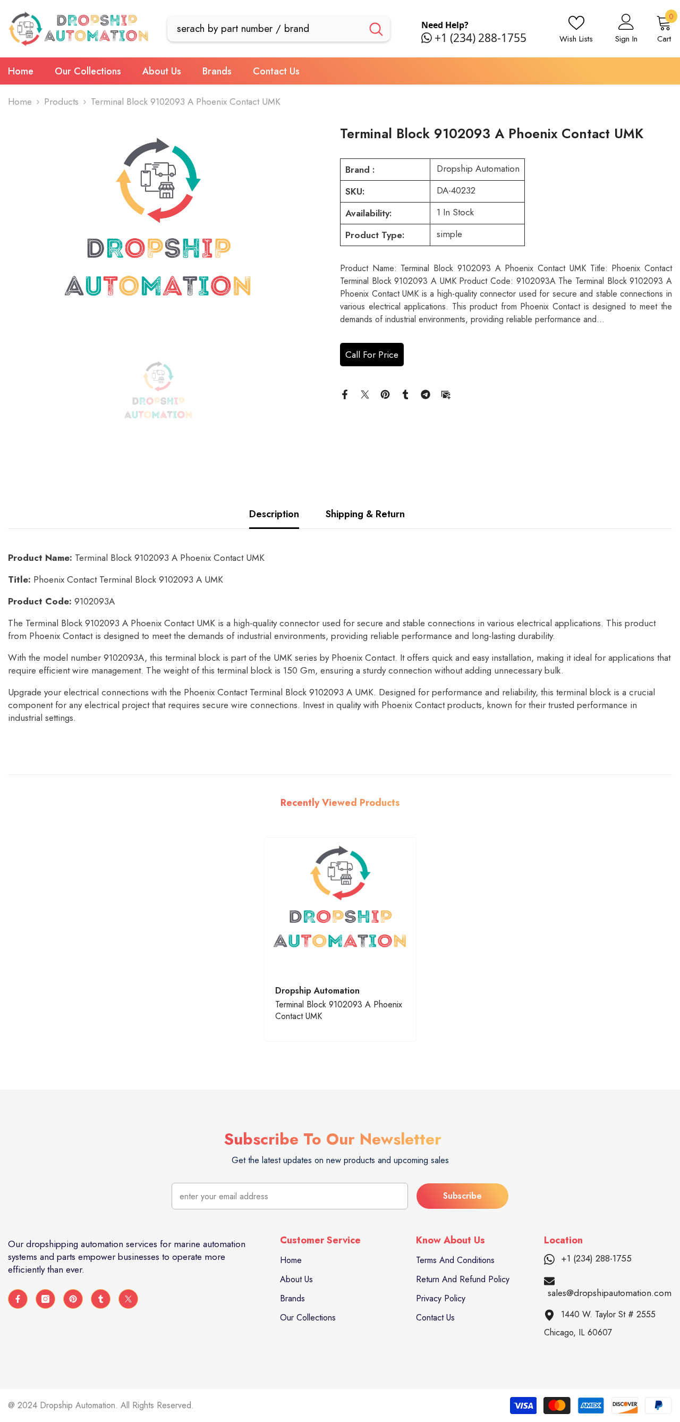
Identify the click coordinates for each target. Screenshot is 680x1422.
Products (61, 101)
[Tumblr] (405, 393)
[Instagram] (45, 1299)
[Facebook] (345, 393)
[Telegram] (425, 393)
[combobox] (264, 28)
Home (20, 101)
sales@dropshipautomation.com (610, 1292)
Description (274, 514)
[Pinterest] (385, 393)
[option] (158, 231)
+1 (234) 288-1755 (480, 37)
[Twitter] (365, 393)
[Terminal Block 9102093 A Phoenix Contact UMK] (340, 906)
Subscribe (462, 1196)
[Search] (278, 28)
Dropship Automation (478, 168)
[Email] (445, 393)
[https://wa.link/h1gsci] (428, 37)
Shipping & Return (365, 514)
